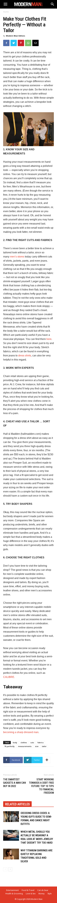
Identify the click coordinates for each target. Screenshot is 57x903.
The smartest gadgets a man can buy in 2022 (14, 783)
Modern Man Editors (15, 36)
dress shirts (24, 355)
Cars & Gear (42, 890)
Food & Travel (28, 890)
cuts (32, 742)
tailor (44, 746)
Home (6, 11)
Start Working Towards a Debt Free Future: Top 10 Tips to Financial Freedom (41, 786)
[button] (52, 4)
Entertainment (12, 890)
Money (41, 893)
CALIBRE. (9, 677)
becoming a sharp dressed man (20, 732)
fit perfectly (10, 746)
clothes (24, 742)
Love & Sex (30, 893)
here (48, 339)
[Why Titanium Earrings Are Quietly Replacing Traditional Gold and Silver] (11, 854)
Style (50, 893)
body (15, 742)
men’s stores (17, 256)
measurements (25, 746)
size (36, 746)
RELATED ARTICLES (17, 804)
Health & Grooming (14, 893)
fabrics (41, 742)
